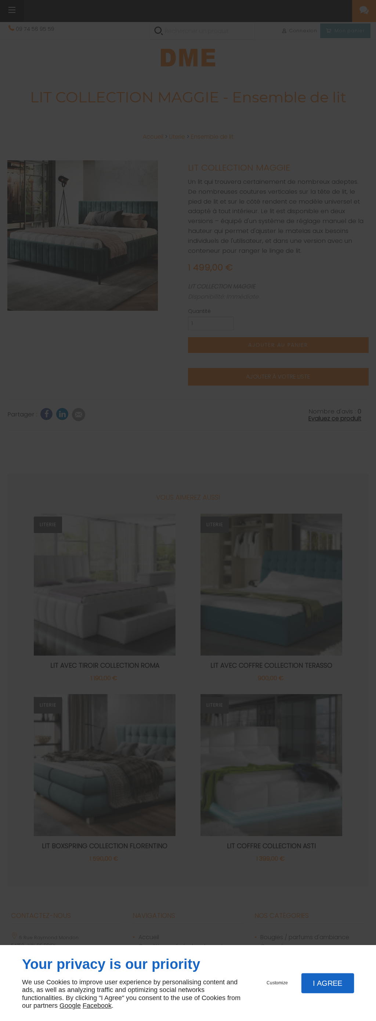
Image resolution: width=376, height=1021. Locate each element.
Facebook (97, 1005)
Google (70, 1005)
